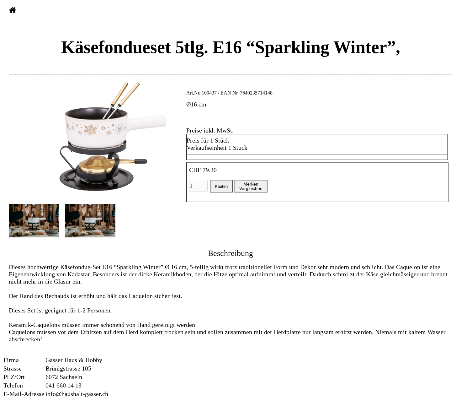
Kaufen (221, 186)
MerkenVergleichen (250, 186)
